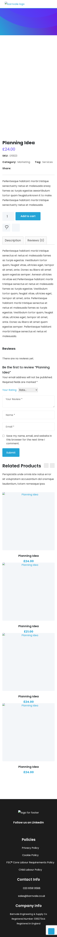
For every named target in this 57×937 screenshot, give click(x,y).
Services (47, 162)
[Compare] (16, 228)
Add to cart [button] (11, 520)
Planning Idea (28, 556)
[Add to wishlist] (6, 228)
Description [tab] (13, 240)
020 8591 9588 (31, 888)
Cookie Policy (30, 855)
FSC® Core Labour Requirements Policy (30, 862)
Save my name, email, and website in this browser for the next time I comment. (29, 439)
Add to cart (28, 216)
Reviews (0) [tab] (36, 240)
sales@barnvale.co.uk (31, 896)
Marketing (23, 162)
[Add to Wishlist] (28, 512)
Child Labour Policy (30, 870)
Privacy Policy (30, 848)
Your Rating (9, 390)
